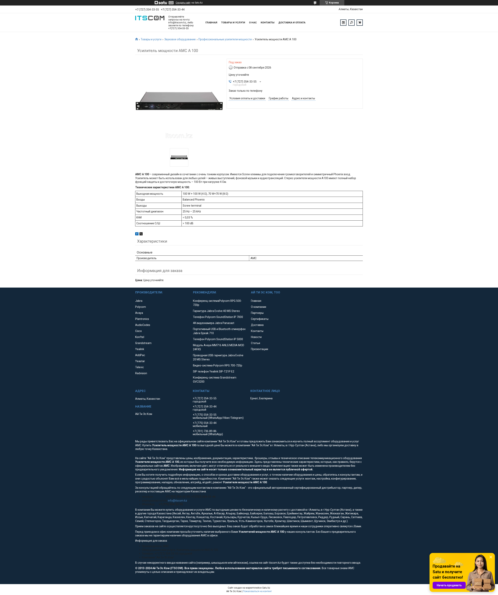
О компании (258, 306)
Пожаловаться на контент (257, 591)
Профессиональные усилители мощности (225, 39)
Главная (211, 22)
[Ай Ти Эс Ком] (149, 22)
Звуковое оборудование (180, 39)
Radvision (141, 373)
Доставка (257, 325)
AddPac (140, 355)
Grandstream (143, 343)
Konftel (139, 337)
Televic (139, 367)
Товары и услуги (233, 22)
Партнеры (257, 312)
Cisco (138, 331)
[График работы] (343, 22)
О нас (253, 22)
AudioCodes (142, 325)
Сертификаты (259, 318)
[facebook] (137, 234)
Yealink (139, 349)
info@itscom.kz (177, 500)
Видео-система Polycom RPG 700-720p (217, 365)
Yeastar (140, 361)
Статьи (255, 343)
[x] (141, 234)
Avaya (139, 312)
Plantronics (142, 318)
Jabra (138, 300)
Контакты (267, 22)
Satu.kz (266, 587)
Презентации (259, 349)
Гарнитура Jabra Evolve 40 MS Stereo (216, 310)
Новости (256, 337)
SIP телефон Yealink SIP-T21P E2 (213, 371)
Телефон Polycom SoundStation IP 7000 (218, 317)
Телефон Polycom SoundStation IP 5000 (218, 339)
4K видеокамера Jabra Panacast (213, 323)
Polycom (140, 306)
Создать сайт (183, 2)
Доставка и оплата (291, 22)
